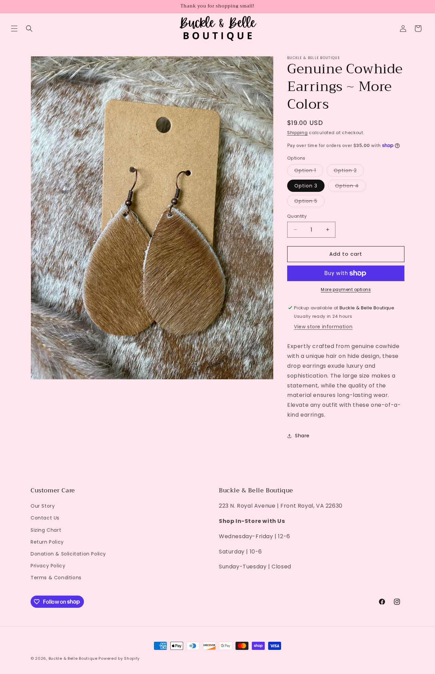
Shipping (297, 132)
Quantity (297, 216)
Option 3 (305, 185)
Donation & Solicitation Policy (68, 553)
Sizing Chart (46, 530)
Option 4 (350, 187)
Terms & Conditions (56, 577)
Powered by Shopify (119, 658)
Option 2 (349, 172)
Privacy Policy (48, 565)
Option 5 (309, 202)
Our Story (43, 506)
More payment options (346, 289)
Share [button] (302, 435)
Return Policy (47, 542)
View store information (323, 326)
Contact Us (45, 517)
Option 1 (308, 172)
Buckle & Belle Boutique (73, 658)
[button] (14, 28)
